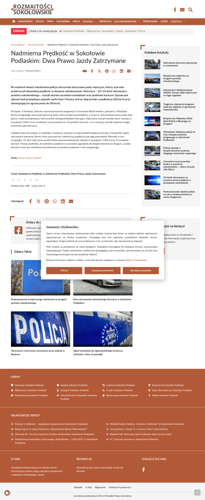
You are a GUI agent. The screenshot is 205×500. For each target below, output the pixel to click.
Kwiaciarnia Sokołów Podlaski (168, 385)
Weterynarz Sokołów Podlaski (30, 390)
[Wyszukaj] (190, 9)
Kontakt (81, 471)
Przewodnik (150, 22)
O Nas (88, 487)
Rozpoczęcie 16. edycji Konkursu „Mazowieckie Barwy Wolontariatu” (51, 429)
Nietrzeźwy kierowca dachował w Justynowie (180, 64)
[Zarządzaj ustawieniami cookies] (7, 493)
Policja (40, 22)
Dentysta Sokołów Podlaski (29, 385)
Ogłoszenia (63, 22)
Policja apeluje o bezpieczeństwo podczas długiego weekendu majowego (179, 151)
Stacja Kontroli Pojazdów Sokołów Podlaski (78, 397)
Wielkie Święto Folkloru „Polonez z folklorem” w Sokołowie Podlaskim (147, 424)
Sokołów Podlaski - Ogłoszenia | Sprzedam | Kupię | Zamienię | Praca (104, 31)
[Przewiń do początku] (197, 493)
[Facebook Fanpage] (174, 9)
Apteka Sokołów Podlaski (73, 385)
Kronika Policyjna (36, 45)
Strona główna (17, 45)
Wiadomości (25, 22)
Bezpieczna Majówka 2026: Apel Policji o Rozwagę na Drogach (178, 121)
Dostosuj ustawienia (102, 270)
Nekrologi (105, 22)
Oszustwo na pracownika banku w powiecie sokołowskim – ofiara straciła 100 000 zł (178, 165)
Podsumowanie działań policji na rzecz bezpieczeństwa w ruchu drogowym (179, 194)
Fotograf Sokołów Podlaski (74, 390)
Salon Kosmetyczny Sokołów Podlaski (172, 390)
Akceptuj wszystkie (140, 270)
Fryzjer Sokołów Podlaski (119, 390)
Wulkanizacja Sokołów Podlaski (31, 395)
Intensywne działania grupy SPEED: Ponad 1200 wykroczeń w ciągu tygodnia (180, 93)
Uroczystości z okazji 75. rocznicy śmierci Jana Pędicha (139, 429)
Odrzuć (64, 270)
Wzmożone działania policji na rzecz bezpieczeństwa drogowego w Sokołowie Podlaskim (179, 136)
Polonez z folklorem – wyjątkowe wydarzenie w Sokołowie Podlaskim (51, 424)
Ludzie (164, 22)
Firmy (50, 22)
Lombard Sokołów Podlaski (120, 385)
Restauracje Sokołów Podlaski (122, 395)
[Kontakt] (182, 9)
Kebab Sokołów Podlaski (165, 395)
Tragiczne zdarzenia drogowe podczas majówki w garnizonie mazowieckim (179, 107)
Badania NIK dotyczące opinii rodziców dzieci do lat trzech (141, 434)
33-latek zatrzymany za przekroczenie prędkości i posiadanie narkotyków (177, 180)
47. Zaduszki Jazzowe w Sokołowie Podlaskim (134, 439)
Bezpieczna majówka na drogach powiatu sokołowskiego (176, 78)
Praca (76, 22)
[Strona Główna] (14, 21)
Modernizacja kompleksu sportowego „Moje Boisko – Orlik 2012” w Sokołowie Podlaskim (56, 441)
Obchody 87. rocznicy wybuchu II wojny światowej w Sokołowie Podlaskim (54, 434)
